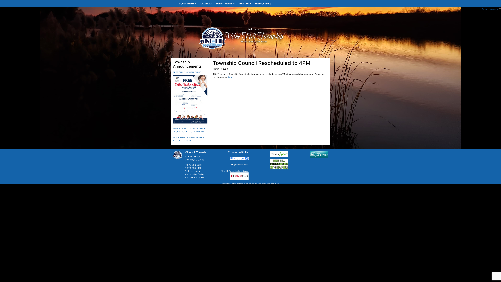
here (230, 77)
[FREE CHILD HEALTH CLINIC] (190, 99)
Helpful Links (263, 3)
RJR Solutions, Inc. (273, 183)
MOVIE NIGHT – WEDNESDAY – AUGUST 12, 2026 (188, 139)
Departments (224, 3)
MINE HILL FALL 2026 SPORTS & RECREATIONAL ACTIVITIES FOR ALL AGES (189, 130)
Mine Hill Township (254, 36)
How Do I (244, 3)
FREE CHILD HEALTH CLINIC (187, 72)
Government (187, 3)
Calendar (206, 3)
